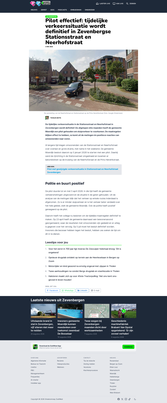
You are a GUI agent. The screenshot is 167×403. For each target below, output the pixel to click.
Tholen (112, 383)
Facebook (54, 290)
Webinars (60, 367)
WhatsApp (69, 290)
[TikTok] (129, 399)
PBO (32, 370)
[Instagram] (126, 399)
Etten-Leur (114, 367)
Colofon (33, 367)
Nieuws (34, 10)
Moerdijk (113, 373)
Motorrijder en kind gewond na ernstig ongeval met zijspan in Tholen (82, 266)
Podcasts (62, 10)
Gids (52, 10)
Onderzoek (90, 10)
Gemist (44, 10)
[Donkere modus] (135, 399)
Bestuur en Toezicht (38, 364)
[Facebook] (118, 399)
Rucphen (113, 386)
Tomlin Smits (55, 118)
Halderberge (114, 377)
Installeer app (36, 383)
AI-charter (34, 380)
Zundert (113, 389)
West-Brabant (115, 393)
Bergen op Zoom (116, 364)
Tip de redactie (89, 361)
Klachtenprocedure (91, 370)
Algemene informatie (38, 361)
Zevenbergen (51, 17)
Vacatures (87, 367)
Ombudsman (75, 10)
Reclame (60, 361)
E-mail (96, 290)
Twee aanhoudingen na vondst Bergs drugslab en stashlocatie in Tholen (84, 271)
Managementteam (37, 373)
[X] (122, 399)
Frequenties (35, 377)
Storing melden (89, 364)
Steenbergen (115, 380)
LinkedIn (83, 290)
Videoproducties (63, 364)
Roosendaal (114, 361)
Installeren (128, 347)
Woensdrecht (115, 370)
